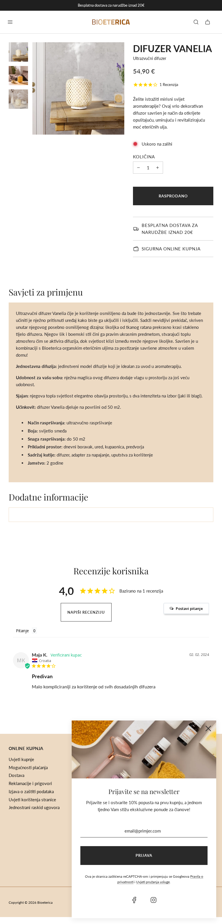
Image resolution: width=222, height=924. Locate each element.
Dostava (16, 775)
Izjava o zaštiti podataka (31, 791)
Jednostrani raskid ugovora (34, 807)
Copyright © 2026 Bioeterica (31, 902)
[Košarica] (207, 22)
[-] (138, 167)
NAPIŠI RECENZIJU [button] (86, 612)
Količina (144, 156)
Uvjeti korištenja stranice (32, 799)
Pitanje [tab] (22, 630)
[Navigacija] (10, 22)
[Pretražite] (196, 22)
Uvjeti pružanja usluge (153, 882)
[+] (157, 167)
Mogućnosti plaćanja (28, 767)
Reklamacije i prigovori (30, 783)
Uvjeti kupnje (21, 759)
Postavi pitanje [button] (189, 608)
